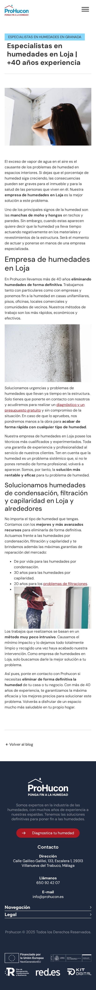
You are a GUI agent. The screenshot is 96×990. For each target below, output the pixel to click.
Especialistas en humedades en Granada (44, 37)
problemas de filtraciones (65, 583)
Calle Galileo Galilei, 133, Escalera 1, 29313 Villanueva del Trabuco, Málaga (48, 863)
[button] (48, 833)
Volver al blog (21, 744)
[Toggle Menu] (85, 9)
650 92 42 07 (48, 882)
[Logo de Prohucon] (17, 10)
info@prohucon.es (48, 896)
